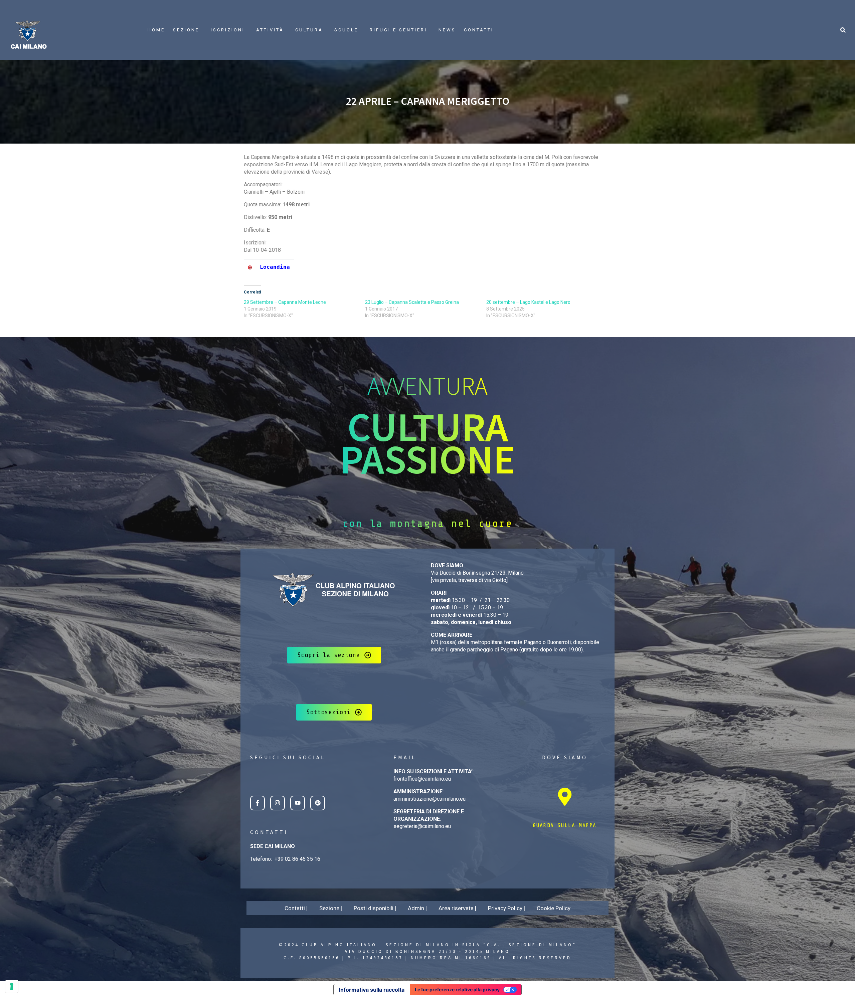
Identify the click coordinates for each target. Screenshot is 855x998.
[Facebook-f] (257, 803)
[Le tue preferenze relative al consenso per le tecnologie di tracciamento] (11, 986)
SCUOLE (346, 29)
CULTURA (309, 29)
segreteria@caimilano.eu (422, 826)
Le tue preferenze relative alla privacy (457, 989)
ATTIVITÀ (270, 29)
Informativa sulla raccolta (371, 989)
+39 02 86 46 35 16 (297, 859)
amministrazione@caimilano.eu (429, 799)
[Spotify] (317, 803)
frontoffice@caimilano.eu (422, 779)
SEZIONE (186, 29)
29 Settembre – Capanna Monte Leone (285, 302)
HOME (156, 29)
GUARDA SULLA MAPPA (564, 825)
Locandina (275, 267)
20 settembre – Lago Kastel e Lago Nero (528, 302)
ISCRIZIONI (228, 29)
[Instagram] (277, 803)
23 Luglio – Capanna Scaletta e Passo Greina (412, 302)
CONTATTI (479, 29)
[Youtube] (297, 803)
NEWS (447, 29)
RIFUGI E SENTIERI (398, 29)
